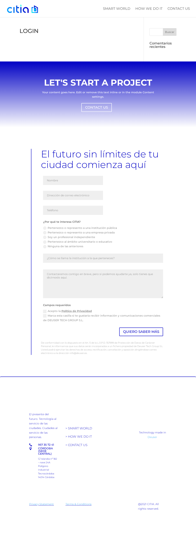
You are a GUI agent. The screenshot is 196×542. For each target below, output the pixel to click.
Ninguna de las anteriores (65, 246)
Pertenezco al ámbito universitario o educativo (80, 241)
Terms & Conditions (78, 504)
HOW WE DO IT (149, 9)
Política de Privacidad (76, 311)
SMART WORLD (116, 9)
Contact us (96, 107)
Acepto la (70, 311)
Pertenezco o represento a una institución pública (82, 228)
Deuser (152, 437)
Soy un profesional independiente (71, 237)
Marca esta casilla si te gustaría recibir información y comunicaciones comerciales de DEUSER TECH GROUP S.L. (101, 318)
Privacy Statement (41, 504)
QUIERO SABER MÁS (141, 332)
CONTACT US (178, 9)
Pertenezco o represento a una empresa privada (81, 232)
